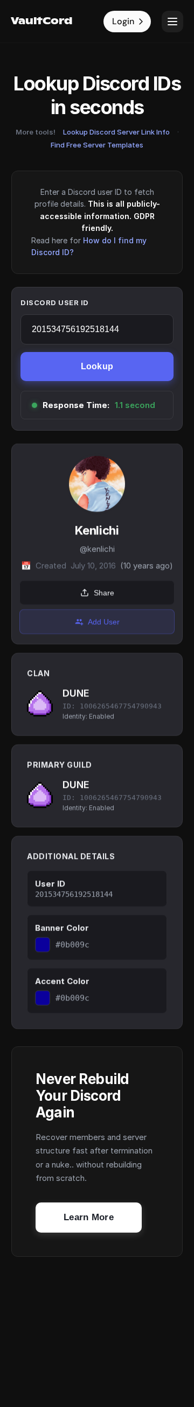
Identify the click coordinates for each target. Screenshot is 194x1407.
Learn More (89, 1217)
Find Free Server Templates (97, 144)
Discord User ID (54, 302)
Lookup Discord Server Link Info (116, 132)
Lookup (97, 366)
